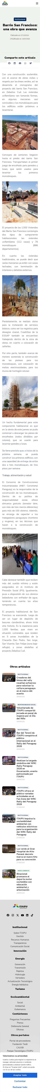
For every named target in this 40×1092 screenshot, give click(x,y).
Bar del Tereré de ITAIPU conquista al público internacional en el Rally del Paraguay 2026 (27, 740)
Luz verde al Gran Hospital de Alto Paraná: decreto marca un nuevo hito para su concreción (27, 854)
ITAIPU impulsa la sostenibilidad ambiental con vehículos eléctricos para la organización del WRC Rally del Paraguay (27, 826)
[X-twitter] (17, 915)
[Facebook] (7, 915)
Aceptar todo (20, 1075)
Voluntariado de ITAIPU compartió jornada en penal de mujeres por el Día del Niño (27, 713)
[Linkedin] (27, 915)
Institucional (20, 19)
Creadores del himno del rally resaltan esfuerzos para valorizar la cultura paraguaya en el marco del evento (26, 685)
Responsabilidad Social (27, 705)
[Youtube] (22, 915)
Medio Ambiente (23, 871)
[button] (37, 3)
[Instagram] (12, 915)
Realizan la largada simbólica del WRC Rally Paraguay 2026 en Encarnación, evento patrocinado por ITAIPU (27, 768)
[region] (20, 1072)
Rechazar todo (20, 1087)
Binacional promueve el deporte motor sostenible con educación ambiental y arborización (24, 882)
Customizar (20, 1081)
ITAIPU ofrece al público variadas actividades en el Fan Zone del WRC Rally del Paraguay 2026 (26, 798)
